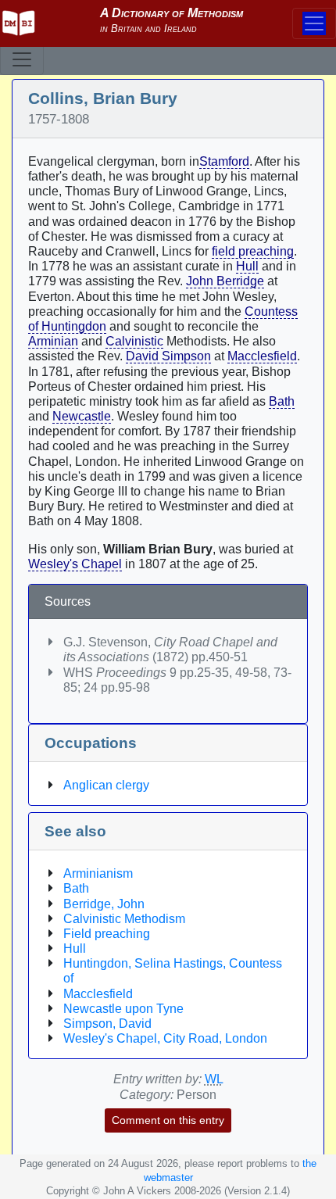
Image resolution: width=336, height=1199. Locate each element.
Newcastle (81, 416)
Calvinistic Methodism (124, 918)
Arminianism (98, 873)
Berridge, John (104, 904)
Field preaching (106, 933)
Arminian (53, 341)
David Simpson (168, 356)
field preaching (253, 251)
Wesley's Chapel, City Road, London (165, 1038)
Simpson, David (107, 1023)
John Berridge (225, 281)
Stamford (224, 161)
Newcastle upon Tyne (123, 1008)
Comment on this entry (168, 1120)
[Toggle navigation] (22, 59)
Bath (282, 401)
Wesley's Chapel (75, 564)
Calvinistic (134, 341)
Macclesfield (262, 356)
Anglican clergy (106, 785)
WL (214, 1079)
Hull (247, 266)
